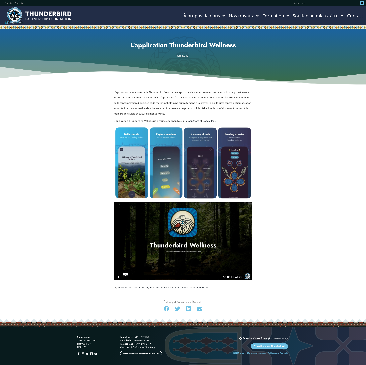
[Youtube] (95, 353)
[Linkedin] (91, 353)
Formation (273, 16)
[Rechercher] (362, 3)
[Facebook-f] (78, 353)
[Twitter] (87, 353)
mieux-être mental (170, 287)
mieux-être (155, 287)
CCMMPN (133, 287)
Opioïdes (184, 287)
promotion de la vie (199, 287)
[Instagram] (82, 353)
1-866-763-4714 (141, 340)
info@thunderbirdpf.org (143, 347)
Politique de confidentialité (278, 353)
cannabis (123, 287)
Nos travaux (241, 16)
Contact (355, 16)
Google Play (209, 121)
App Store (193, 121)
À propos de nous (201, 16)
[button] (166, 309)
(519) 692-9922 (142, 337)
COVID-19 (143, 287)
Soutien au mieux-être (315, 16)
